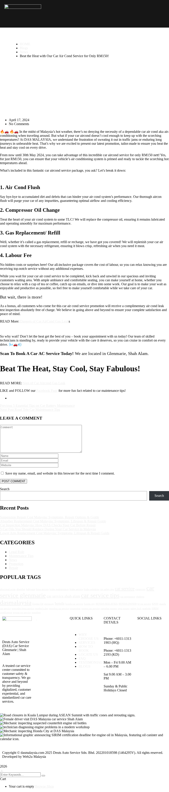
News (24, 52)
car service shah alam (63, 596)
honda (59, 603)
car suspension (127, 596)
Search (4, 489)
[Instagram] (154, 634)
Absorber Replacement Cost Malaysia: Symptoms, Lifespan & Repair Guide (53, 521)
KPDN (155, 604)
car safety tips (107, 589)
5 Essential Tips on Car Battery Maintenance (44, 405)
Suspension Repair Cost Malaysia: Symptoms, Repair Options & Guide (49, 517)
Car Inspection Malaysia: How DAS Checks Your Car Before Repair (48, 525)
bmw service (42, 589)
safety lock (135, 608)
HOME (25, 44)
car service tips (100, 595)
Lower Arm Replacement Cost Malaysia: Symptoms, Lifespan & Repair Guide (54, 533)
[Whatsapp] (142, 646)
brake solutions (91, 589)
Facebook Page (47, 390)
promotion (75, 608)
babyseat (30, 589)
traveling (36, 612)
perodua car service (59, 608)
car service (124, 588)
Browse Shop (44, 786)
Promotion (16, 564)
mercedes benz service (23, 608)
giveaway (49, 604)
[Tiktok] (154, 646)
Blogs (24, 48)
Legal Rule (16, 552)
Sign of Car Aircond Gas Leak (44, 383)
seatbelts (146, 608)
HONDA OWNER (128, 604)
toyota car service (22, 612)
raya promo (124, 608)
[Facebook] (142, 634)
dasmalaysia (15, 602)
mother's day (41, 608)
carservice (140, 589)
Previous (6, 405)
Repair (13, 568)
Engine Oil (37, 604)
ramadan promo (109, 608)
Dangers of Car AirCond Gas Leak (44, 321)
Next (4, 409)
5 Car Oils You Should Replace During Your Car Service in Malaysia (48, 529)
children (140, 596)
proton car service (90, 608)
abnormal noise (8, 589)
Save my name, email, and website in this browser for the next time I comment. (60, 473)
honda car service (74, 604)
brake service (76, 589)
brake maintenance (59, 589)
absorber (21, 589)
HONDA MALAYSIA (107, 604)
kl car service (144, 604)
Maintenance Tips (21, 556)
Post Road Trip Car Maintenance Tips (34, 409)
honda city (89, 604)
